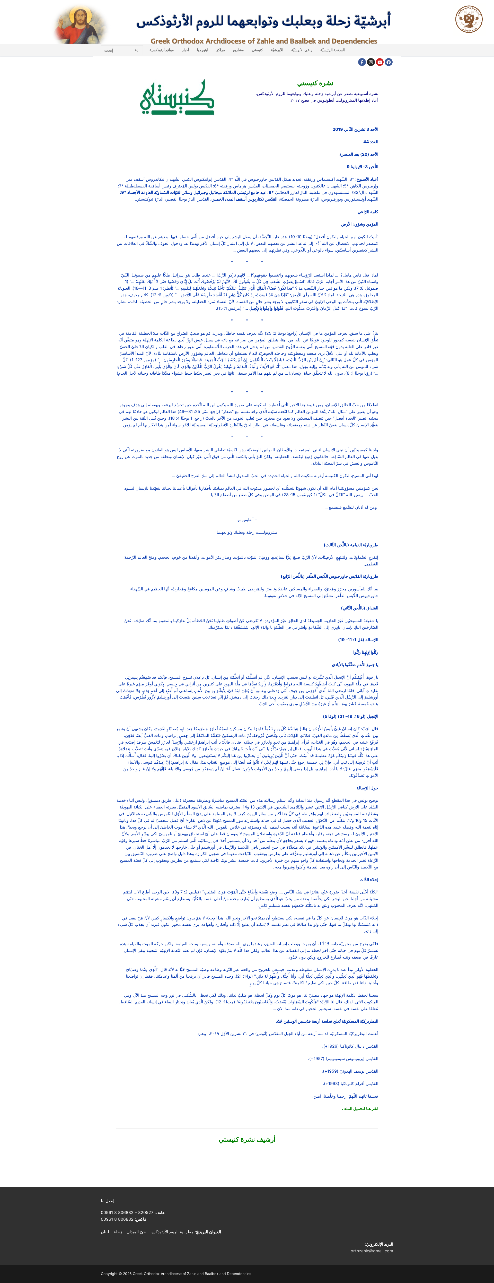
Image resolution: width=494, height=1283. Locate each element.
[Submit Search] (136, 50)
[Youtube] (380, 62)
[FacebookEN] (389, 62)
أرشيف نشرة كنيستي (247, 1139)
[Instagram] (371, 62)
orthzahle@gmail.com (372, 1250)
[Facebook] (362, 62)
